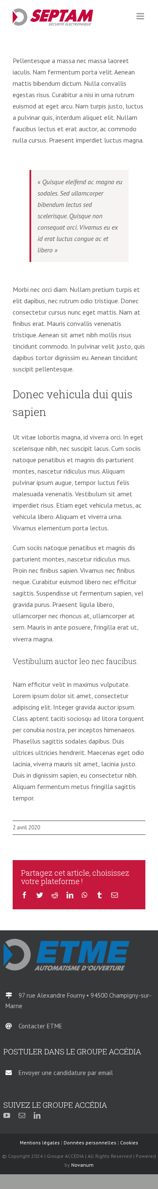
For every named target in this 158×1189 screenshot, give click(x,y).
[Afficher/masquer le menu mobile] (141, 16)
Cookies (129, 1142)
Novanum (82, 1165)
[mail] (22, 1115)
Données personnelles (90, 1142)
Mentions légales (40, 1142)
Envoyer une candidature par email (66, 1073)
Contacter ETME (40, 1026)
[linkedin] (37, 1115)
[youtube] (6, 1115)
